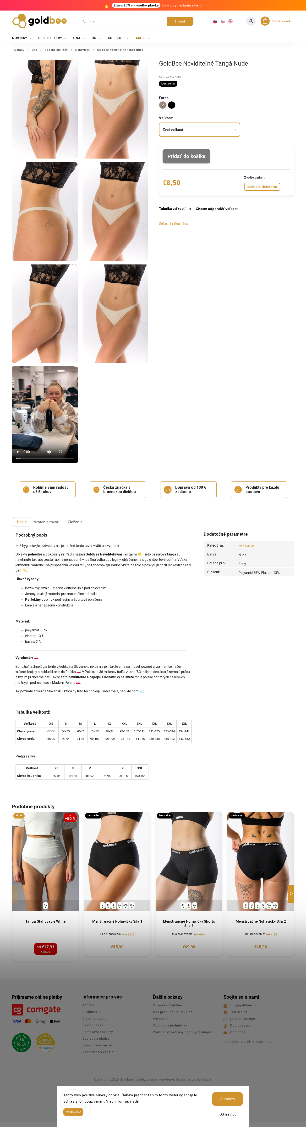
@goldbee (238, 1032)
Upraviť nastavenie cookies (194, 1079)
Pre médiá (161, 1018)
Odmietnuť (227, 1114)
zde (136, 1101)
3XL (132, 904)
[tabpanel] (45, 886)
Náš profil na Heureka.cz (172, 1012)
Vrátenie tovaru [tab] (47, 522)
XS (45, 904)
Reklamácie (91, 1012)
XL (119, 904)
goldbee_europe (242, 1018)
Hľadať (180, 21)
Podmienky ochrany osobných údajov (182, 1032)
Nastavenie (73, 1112)
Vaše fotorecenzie (97, 1045)
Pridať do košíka (186, 156)
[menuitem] (23, 38)
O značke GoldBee (167, 1005)
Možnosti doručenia (262, 187)
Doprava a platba (95, 1038)
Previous (16, 894)
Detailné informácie (174, 223)
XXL (125, 904)
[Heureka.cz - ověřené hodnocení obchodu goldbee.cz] (43, 1041)
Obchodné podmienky (170, 1025)
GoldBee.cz (239, 1012)
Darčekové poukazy (97, 1032)
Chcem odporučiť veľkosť (217, 209)
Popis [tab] (22, 522)
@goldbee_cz (240, 1025)
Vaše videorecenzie (98, 1052)
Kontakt (88, 1005)
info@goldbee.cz (243, 1005)
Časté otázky (92, 1025)
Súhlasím (227, 1099)
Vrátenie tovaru (94, 1018)
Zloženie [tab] (75, 522)
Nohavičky (246, 546)
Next (292, 894)
